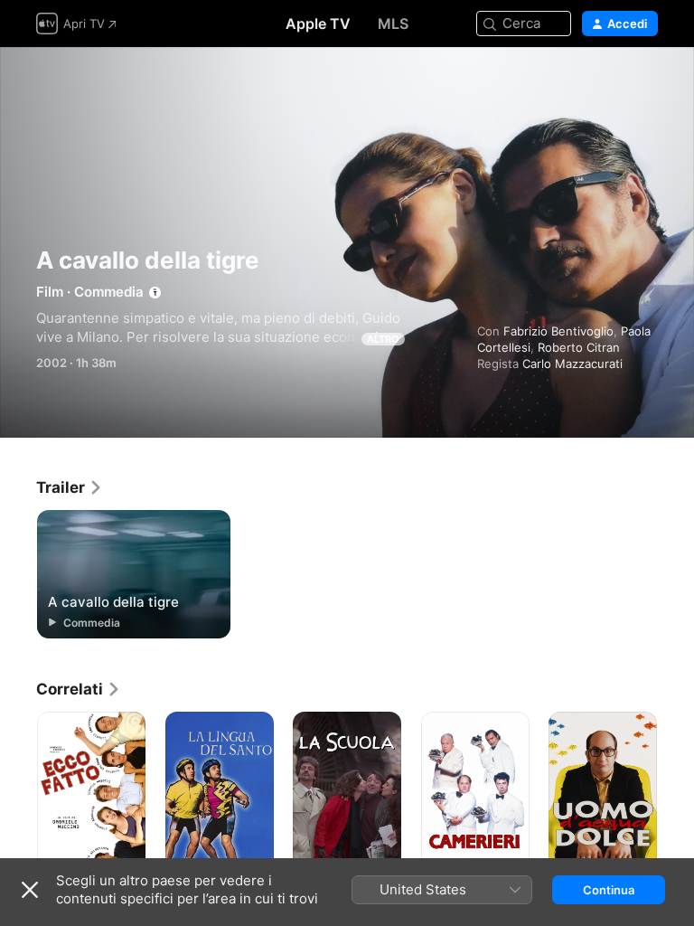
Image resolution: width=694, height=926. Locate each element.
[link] (69, 487)
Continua (608, 890)
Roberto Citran (579, 347)
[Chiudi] (30, 890)
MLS (393, 23)
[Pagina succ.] (676, 793)
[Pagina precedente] (18, 793)
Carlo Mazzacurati (572, 363)
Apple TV (318, 23)
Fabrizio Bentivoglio (558, 331)
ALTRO (383, 339)
